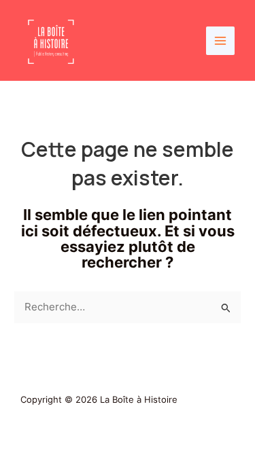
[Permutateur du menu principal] (220, 40)
